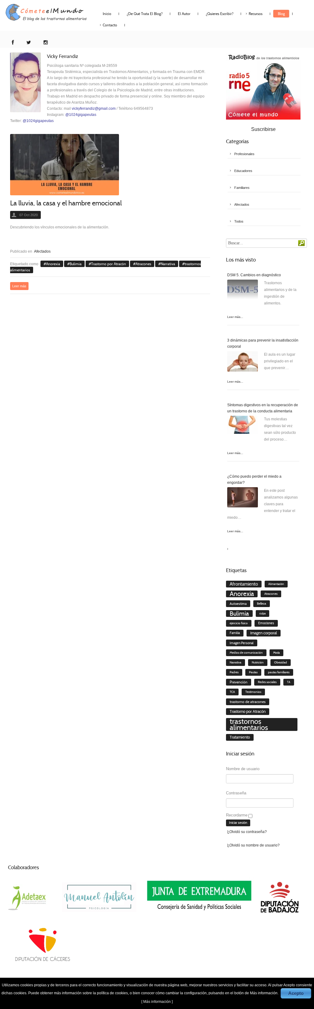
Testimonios (253, 692)
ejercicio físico (239, 623)
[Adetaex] (28, 897)
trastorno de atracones (248, 701)
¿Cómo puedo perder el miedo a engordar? (254, 479)
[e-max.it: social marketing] (208, 236)
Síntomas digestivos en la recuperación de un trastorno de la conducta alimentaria (262, 408)
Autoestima (238, 604)
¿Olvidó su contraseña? (247, 832)
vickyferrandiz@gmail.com (94, 108)
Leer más (19, 286)
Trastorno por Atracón (108, 264)
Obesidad (280, 662)
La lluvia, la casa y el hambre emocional (66, 203)
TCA (232, 692)
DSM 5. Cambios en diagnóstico (254, 275)
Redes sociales (267, 682)
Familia (235, 633)
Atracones (143, 264)
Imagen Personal (242, 643)
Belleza (261, 604)
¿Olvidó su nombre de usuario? (253, 845)
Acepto (296, 993)
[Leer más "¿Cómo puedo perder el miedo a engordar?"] (242, 498)
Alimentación (276, 584)
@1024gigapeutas (80, 115)
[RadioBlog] (263, 86)
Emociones (266, 623)
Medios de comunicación (246, 653)
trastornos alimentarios (249, 724)
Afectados (42, 251)
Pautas (253, 672)
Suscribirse (263, 129)
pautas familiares (278, 672)
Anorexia (53, 264)
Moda (276, 653)
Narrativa (168, 264)
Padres (234, 672)
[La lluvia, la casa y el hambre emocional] (64, 164)
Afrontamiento (244, 584)
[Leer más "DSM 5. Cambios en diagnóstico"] (242, 291)
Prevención (238, 682)
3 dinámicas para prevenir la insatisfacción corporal (262, 343)
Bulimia (76, 264)
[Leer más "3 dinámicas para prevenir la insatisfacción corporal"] (242, 362)
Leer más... (235, 317)
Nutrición (258, 662)
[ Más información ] (157, 1001)
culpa (262, 613)
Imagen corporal (263, 633)
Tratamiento (240, 737)
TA (288, 682)
